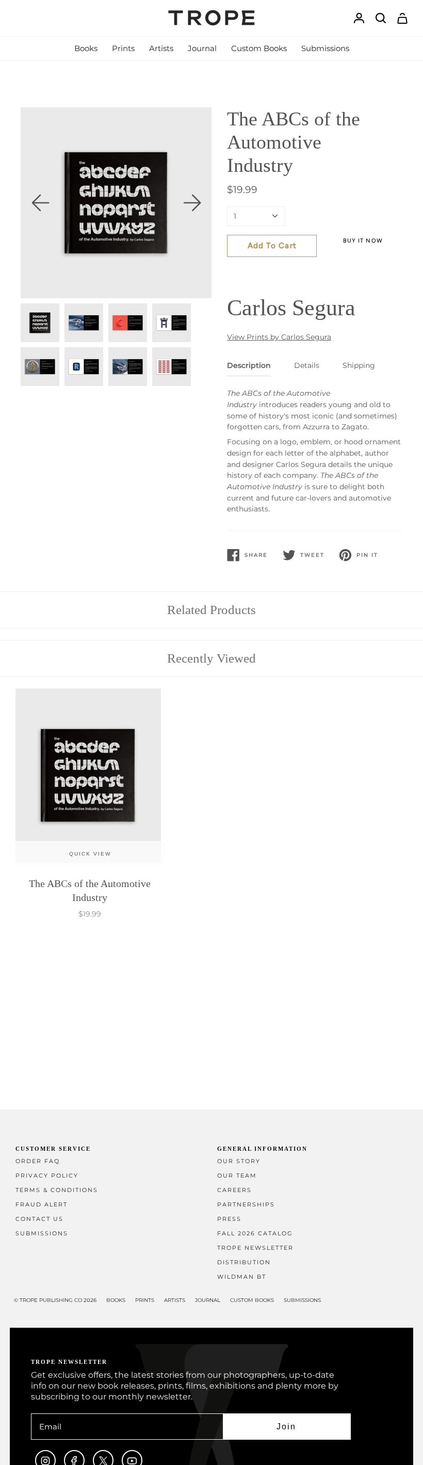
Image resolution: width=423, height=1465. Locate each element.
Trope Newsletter (255, 1248)
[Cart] (402, 18)
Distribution (244, 1262)
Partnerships (246, 1204)
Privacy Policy (46, 1175)
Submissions (41, 1233)
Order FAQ (37, 1161)
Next (192, 202)
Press (229, 1219)
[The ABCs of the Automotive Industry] (90, 777)
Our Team (237, 1175)
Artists (174, 1300)
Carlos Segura (291, 307)
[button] (86, 48)
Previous (40, 202)
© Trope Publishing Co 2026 (55, 1300)
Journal (207, 1300)
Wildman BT (241, 1277)
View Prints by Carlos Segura (279, 337)
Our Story (239, 1161)
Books (115, 1300)
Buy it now (363, 240)
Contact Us (39, 1219)
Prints (144, 1300)
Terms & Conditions (56, 1190)
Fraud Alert (41, 1204)
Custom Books (252, 1300)
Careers (234, 1190)
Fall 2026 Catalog (255, 1233)
